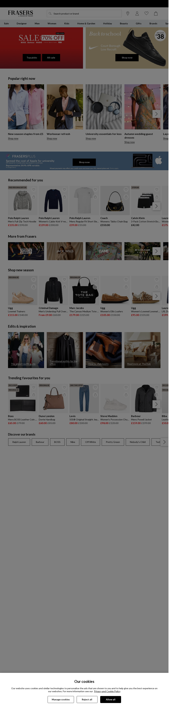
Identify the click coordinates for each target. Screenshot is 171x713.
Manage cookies (61, 699)
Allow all (110, 699)
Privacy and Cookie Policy (107, 691)
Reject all (87, 699)
